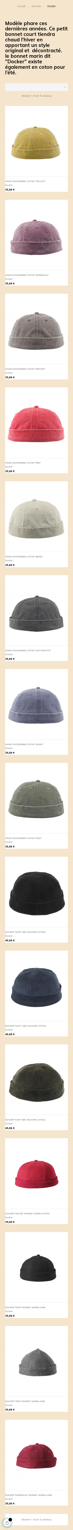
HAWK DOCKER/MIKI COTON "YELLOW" (25, 181)
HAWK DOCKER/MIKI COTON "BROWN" (25, 369)
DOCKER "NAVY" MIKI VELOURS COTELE (25, 1026)
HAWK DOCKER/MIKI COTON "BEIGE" (24, 556)
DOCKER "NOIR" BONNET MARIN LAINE (25, 1307)
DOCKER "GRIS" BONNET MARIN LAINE (25, 1401)
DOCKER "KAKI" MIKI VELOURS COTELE (25, 1119)
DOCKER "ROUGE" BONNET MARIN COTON (27, 1213)
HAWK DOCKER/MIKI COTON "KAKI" (23, 838)
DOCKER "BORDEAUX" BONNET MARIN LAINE (28, 1495)
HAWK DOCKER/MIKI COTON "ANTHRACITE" (28, 650)
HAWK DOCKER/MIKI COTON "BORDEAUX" (27, 275)
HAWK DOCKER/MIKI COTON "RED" (23, 462)
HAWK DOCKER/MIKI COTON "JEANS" (24, 744)
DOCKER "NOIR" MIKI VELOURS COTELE (25, 932)
